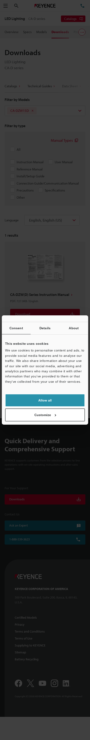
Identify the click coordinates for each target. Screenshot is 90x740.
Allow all (45, 400)
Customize (42, 415)
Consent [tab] (16, 328)
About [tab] (74, 328)
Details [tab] (45, 328)
